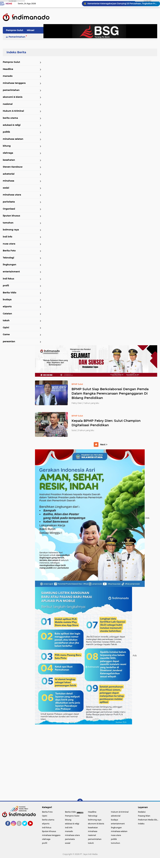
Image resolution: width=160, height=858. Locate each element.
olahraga (8, 152)
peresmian (9, 341)
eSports (7, 306)
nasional (7, 104)
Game (6, 334)
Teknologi (8, 257)
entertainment (11, 271)
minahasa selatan (13, 139)
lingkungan (9, 264)
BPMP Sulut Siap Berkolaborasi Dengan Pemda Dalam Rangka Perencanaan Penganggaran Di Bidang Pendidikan (110, 393)
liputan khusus (11, 215)
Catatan (7, 313)
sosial (6, 187)
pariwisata (9, 201)
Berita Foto (9, 250)
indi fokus (8, 278)
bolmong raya (11, 229)
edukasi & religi (11, 125)
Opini (6, 327)
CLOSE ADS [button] (12, 1)
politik (6, 131)
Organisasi (9, 208)
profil (6, 285)
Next (103, 444)
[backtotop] (80, 801)
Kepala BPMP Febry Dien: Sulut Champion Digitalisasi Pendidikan (106, 423)
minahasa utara (12, 194)
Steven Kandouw (12, 166)
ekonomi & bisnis (12, 97)
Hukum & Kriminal (13, 110)
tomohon (8, 222)
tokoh (6, 320)
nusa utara (9, 243)
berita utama (10, 118)
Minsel (30, 30)
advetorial (8, 173)
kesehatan (9, 160)
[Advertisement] (96, 761)
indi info (7, 236)
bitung (7, 145)
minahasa (8, 180)
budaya (7, 299)
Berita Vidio (9, 292)
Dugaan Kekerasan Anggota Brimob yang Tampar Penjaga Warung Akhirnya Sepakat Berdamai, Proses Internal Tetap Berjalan (122, 3)
